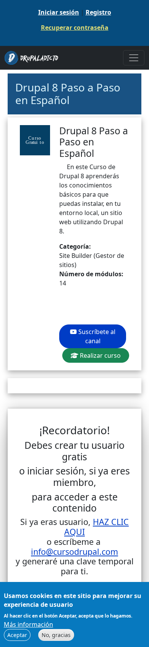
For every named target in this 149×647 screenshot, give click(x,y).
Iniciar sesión (58, 12)
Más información (28, 624)
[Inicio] (34, 58)
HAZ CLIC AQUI (96, 526)
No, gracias (56, 635)
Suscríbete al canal (96, 336)
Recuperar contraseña (75, 27)
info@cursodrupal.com (74, 551)
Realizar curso (99, 355)
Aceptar (17, 635)
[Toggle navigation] (133, 57)
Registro (98, 12)
